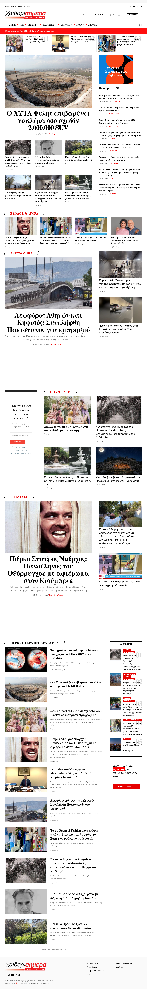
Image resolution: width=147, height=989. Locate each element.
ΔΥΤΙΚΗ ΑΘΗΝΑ (129, 674)
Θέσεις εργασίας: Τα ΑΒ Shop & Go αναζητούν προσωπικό (29, 31)
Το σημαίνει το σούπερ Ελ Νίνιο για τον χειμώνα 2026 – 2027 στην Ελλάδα (119, 97)
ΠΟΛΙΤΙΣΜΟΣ (114, 126)
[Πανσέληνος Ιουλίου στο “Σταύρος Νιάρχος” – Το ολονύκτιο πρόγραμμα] (115, 744)
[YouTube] (134, 6)
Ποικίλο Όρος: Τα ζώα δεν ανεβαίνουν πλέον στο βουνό (78, 158)
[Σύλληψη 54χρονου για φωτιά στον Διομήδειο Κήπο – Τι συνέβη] (18, 182)
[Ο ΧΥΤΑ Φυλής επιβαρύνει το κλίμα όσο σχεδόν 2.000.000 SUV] (48, 81)
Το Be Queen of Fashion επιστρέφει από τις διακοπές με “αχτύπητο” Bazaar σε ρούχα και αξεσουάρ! (119, 172)
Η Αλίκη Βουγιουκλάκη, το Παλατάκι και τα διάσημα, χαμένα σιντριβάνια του (78, 195)
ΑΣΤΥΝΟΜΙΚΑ (115, 163)
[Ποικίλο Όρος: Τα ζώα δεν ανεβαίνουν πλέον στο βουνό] (78, 147)
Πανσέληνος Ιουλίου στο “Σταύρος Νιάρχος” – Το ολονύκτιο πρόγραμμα (132, 746)
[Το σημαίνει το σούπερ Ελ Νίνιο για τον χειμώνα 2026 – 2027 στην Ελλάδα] (26, 659)
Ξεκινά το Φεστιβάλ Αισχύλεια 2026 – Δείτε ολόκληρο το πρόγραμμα (35, 39)
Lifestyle (19, 496)
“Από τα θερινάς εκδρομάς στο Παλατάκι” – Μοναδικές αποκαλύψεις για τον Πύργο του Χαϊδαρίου (18, 161)
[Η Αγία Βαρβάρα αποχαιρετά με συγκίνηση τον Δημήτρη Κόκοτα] (48, 147)
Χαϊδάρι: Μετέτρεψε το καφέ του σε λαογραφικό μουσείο (90, 239)
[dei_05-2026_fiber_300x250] (116, 69)
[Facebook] (127, 6)
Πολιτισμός (60, 392)
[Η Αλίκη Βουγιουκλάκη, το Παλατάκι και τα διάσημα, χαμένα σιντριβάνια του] (78, 182)
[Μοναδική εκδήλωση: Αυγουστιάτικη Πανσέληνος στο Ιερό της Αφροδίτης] (119, 461)
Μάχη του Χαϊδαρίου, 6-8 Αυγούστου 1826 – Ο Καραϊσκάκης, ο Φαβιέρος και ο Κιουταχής (132, 688)
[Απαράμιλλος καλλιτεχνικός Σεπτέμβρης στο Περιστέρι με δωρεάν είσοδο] (127, 226)
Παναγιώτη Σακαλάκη (40, 983)
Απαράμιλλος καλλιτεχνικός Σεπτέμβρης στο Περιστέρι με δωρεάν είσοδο (124, 240)
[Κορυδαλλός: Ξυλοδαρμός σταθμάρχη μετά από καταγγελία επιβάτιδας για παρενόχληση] (48, 182)
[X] (130, 6)
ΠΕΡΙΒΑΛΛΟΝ (114, 114)
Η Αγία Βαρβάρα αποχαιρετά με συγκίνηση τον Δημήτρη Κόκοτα (47, 160)
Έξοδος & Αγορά (24, 213)
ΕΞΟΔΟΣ (112, 138)
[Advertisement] (73, 369)
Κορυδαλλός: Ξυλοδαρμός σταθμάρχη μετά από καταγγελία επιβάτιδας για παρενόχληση (48, 197)
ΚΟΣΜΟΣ (118, 101)
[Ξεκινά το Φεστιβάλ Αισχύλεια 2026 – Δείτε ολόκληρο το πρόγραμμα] (14, 43)
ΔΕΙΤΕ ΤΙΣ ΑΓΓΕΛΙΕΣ (127, 786)
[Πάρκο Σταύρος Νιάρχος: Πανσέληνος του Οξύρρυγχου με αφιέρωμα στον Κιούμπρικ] (21, 226)
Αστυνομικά (21, 253)
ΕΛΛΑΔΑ (127, 698)
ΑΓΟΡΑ (112, 178)
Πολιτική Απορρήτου (18, 453)
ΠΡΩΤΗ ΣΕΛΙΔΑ (129, 652)
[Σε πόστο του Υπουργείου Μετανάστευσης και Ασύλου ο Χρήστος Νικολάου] (60, 43)
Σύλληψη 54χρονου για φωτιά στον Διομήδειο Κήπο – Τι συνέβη (18, 195)
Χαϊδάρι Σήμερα (56, 133)
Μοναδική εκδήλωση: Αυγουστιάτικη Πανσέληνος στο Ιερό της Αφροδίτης (118, 479)
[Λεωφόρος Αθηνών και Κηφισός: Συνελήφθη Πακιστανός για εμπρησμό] (48, 283)
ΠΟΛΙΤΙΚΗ (113, 151)
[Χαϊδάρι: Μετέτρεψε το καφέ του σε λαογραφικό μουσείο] (91, 226)
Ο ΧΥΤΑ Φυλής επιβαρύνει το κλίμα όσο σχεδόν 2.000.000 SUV (48, 120)
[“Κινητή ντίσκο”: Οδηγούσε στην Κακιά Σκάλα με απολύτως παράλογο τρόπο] (120, 310)
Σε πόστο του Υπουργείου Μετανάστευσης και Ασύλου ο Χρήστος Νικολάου (82, 39)
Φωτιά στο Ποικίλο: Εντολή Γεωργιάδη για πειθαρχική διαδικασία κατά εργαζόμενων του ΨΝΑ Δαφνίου (132, 709)
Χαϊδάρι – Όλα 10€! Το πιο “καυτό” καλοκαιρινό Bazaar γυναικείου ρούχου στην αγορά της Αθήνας (132, 729)
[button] (141, 15)
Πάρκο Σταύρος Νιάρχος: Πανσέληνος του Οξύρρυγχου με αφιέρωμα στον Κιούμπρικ (120, 134)
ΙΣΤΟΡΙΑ (113, 194)
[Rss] (141, 6)
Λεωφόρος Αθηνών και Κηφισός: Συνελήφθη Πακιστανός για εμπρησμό (120, 158)
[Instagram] (137, 6)
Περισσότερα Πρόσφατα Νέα (34, 642)
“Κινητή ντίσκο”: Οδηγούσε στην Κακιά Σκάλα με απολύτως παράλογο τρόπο (118, 328)
